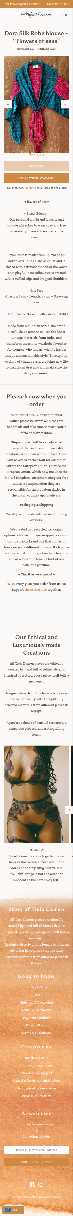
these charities (36, 589)
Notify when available (36, 178)
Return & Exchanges (36, 1010)
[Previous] (8, 104)
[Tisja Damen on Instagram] (40, 1185)
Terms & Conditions (36, 1033)
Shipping (30, 188)
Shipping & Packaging (36, 1002)
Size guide (36, 154)
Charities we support (36, 1073)
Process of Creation (36, 1096)
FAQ (36, 995)
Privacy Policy (36, 1025)
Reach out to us (36, 1058)
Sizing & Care (36, 987)
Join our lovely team (36, 1065)
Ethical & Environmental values (36, 1080)
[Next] (65, 104)
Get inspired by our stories (36, 1088)
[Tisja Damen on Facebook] (32, 1185)
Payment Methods (36, 1018)
